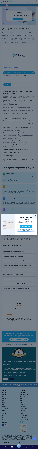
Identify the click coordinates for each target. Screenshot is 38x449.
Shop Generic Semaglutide (26, 226)
